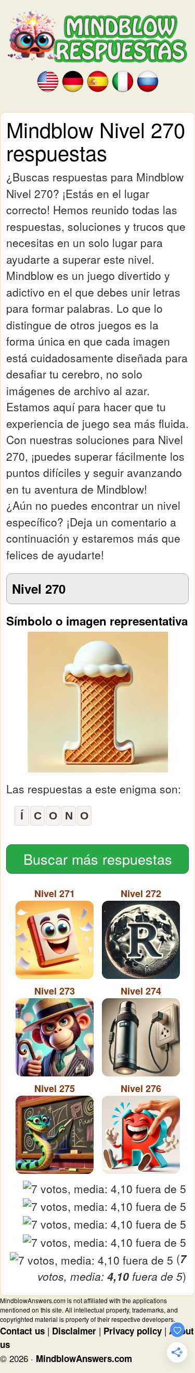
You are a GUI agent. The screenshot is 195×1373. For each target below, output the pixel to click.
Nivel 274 (141, 991)
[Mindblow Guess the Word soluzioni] (122, 80)
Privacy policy (132, 1331)
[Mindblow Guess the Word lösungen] (72, 80)
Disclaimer (74, 1331)
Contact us (22, 1331)
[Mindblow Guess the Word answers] (47, 80)
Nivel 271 (54, 893)
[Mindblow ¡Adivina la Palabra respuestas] (97, 80)
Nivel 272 (141, 893)
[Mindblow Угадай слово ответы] (147, 80)
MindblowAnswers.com (84, 1358)
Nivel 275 (54, 1088)
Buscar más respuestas (97, 859)
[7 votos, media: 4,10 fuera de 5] (104, 1189)
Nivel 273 (54, 991)
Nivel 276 (141, 1088)
